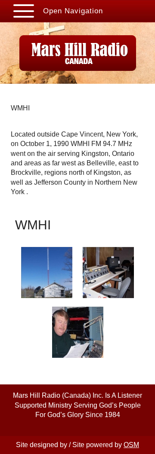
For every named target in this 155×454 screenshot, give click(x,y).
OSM (131, 444)
